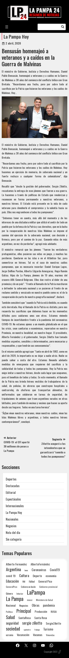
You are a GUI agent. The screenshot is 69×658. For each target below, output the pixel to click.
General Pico (45, 581)
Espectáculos (13, 499)
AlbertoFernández (40, 564)
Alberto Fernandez (16, 564)
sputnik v (27, 629)
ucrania (9, 635)
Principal (23, 611)
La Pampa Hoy (16, 36)
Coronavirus (39, 570)
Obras (35, 605)
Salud (10, 617)
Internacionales (15, 506)
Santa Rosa (40, 618)
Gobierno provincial (48, 586)
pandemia (49, 605)
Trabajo (37, 629)
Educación (12, 581)
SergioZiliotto (53, 623)
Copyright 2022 (51, 651)
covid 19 (11, 575)
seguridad (12, 623)
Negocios (11, 526)
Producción (41, 612)
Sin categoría (13, 539)
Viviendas (50, 635)
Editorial (11, 492)
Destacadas (13, 486)
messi (29, 599)
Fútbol (32, 581)
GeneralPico (11, 586)
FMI (23, 581)
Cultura (24, 575)
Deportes (11, 479)
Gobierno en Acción (28, 586)
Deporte (37, 576)
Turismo (48, 629)
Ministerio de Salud (44, 599)
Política (9, 611)
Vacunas (37, 635)
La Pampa (14, 599)
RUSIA (54, 612)
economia (51, 576)
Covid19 (55, 570)
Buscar (62, 27)
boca (26, 570)
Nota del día (13, 532)
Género (9, 593)
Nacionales (12, 519)
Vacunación (23, 635)
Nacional (11, 605)
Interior (19, 593)
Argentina (13, 569)
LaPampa (36, 592)
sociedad (13, 628)
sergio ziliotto (32, 623)
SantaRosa (24, 618)
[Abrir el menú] (6, 27)
